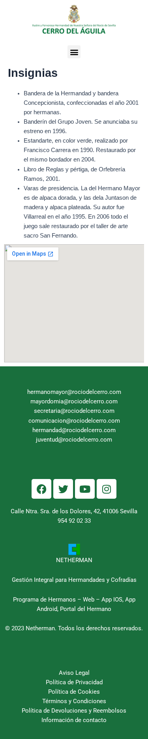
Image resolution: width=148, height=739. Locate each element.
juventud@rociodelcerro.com (74, 439)
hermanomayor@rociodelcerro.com (74, 391)
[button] (74, 51)
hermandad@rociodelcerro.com (74, 430)
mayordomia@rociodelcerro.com (74, 401)
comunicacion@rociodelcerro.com (74, 420)
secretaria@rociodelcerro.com (74, 410)
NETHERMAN (74, 560)
